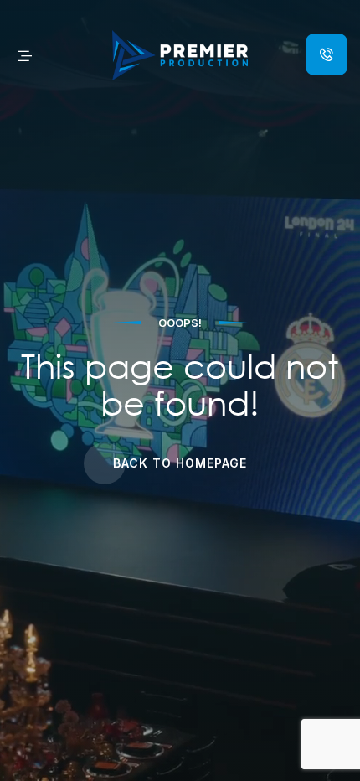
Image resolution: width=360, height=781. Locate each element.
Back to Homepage (180, 463)
